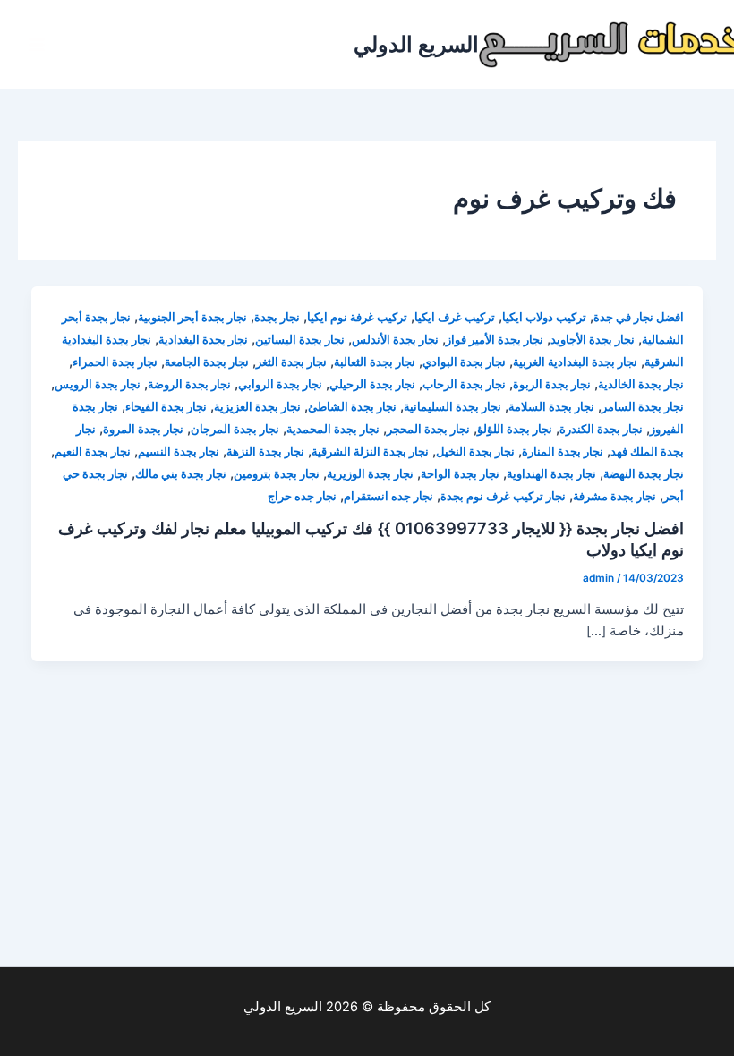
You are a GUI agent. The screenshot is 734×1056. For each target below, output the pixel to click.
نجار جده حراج (302, 496)
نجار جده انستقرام (388, 496)
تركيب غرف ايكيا (454, 317)
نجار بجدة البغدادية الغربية (575, 362)
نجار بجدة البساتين (300, 339)
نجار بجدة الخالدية (641, 384)
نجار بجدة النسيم (178, 451)
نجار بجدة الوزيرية (370, 474)
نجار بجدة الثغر (291, 362)
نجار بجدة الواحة (460, 474)
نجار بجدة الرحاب (464, 384)
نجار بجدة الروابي (280, 384)
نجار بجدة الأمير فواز (494, 339)
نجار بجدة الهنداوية (551, 474)
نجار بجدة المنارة (562, 451)
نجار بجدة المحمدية (333, 429)
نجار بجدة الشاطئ (352, 406)
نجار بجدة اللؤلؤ (514, 429)
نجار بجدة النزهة (265, 451)
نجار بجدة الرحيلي (372, 384)
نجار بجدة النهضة (643, 474)
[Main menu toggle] (36, 45)
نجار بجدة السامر (643, 406)
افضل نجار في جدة (638, 317)
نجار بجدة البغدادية (203, 339)
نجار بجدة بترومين (277, 474)
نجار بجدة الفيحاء (166, 406)
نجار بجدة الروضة (189, 384)
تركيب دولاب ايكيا (544, 317)
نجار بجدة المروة (143, 429)
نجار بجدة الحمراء (115, 362)
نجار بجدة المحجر (428, 429)
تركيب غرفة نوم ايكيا (357, 317)
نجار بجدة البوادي (464, 362)
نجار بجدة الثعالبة (374, 362)
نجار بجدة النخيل (475, 451)
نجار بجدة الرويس (98, 384)
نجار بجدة (277, 317)
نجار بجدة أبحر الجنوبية (192, 317)
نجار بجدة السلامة (551, 406)
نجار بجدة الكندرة (601, 429)
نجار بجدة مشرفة (614, 496)
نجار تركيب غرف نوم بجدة (503, 496)
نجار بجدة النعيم (93, 451)
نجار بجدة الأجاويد (592, 339)
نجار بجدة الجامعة (207, 362)
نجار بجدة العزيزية (257, 406)
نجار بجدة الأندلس (395, 339)
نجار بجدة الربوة (552, 384)
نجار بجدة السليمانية (452, 406)
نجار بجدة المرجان (235, 429)
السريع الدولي (416, 44)
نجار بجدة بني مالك (180, 474)
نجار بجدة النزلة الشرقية (370, 451)
